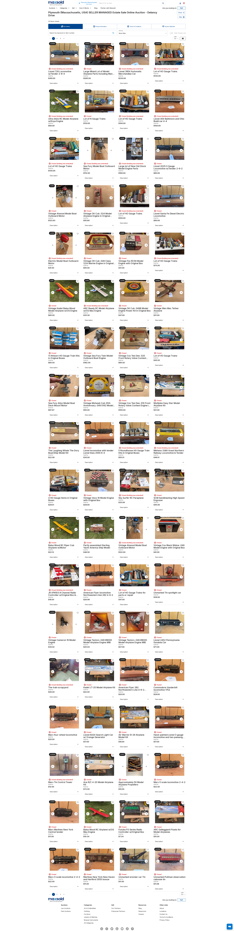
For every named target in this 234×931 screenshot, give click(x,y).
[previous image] (52, 55)
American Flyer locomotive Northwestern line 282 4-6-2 (98, 594)
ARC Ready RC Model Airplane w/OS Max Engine (98, 309)
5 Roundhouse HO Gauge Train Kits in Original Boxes (134, 451)
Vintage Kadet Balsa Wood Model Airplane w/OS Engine (62, 309)
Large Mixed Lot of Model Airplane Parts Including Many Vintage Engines (98, 72)
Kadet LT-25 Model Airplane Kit (99, 687)
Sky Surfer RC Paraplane (131, 498)
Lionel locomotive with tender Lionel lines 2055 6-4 (98, 451)
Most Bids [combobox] (122, 33)
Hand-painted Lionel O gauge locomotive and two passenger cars (169, 736)
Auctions (52, 8)
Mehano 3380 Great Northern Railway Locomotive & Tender (169, 451)
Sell (73, 8)
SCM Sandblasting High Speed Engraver (169, 499)
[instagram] (101, 929)
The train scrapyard (58, 687)
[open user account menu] (180, 3)
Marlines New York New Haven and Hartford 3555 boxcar (99, 878)
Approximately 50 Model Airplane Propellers (131, 783)
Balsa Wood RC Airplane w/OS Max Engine (98, 830)
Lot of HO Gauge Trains (165, 71)
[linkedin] (117, 929)
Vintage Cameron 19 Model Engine (62, 641)
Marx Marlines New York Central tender (60, 830)
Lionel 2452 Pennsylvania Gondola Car (167, 641)
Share (180, 12)
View (175, 36)
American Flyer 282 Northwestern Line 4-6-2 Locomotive (131, 688)
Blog (95, 8)
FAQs (180, 17)
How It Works (84, 8)
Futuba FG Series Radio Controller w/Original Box (131, 830)
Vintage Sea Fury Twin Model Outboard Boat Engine (98, 357)
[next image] (76, 55)
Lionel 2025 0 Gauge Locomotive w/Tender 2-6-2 (168, 167)
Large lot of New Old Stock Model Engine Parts (132, 167)
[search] (163, 3)
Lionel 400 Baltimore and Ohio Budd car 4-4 (169, 120)
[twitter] (112, 929)
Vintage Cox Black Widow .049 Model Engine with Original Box (169, 546)
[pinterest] (132, 929)
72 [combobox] (175, 38)
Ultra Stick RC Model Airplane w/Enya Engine (63, 120)
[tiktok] (127, 929)
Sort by (121, 30)
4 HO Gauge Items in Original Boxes (62, 499)
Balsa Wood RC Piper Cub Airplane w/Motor (61, 546)
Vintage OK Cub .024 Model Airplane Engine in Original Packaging (97, 214)
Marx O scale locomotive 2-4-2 (169, 782)
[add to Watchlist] (78, 44)
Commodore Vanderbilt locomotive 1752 (165, 688)
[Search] (113, 33)
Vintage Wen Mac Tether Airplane (166, 309)
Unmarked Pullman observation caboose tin (169, 878)
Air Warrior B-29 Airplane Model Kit (131, 736)
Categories (63, 8)
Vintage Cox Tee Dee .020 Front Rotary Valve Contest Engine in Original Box (132, 357)
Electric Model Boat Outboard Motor (63, 262)
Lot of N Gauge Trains (94, 119)
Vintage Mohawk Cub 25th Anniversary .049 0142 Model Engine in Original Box (98, 404)
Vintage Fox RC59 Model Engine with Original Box (130, 262)
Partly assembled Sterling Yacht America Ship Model (96, 546)
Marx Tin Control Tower (60, 782)
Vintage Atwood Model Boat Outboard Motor (62, 214)
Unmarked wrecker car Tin (131, 877)
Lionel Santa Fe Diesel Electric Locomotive (169, 214)
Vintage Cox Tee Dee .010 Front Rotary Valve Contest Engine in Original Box (134, 404)
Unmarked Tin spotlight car (167, 593)
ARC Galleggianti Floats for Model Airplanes (167, 830)
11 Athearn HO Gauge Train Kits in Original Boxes (64, 357)
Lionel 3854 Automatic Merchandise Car (129, 72)
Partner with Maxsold (108, 8)
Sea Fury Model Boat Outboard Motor (99, 167)
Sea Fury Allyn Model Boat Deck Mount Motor (61, 404)
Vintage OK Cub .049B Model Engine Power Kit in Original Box (134, 309)
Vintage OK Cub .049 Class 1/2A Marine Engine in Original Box (98, 262)
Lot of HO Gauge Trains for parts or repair (132, 594)
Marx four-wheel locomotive (62, 735)
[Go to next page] (63, 38)
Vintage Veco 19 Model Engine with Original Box (98, 499)
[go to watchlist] (184, 3)
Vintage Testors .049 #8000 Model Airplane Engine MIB (97, 641)
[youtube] (122, 929)
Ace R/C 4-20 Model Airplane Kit (98, 783)
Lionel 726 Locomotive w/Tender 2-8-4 (59, 72)
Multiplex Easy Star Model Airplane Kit (167, 404)
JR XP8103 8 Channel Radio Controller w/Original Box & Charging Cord (62, 594)
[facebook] (107, 929)
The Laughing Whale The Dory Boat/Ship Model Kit (63, 451)
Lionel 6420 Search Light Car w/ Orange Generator (98, 736)
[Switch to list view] (183, 38)
